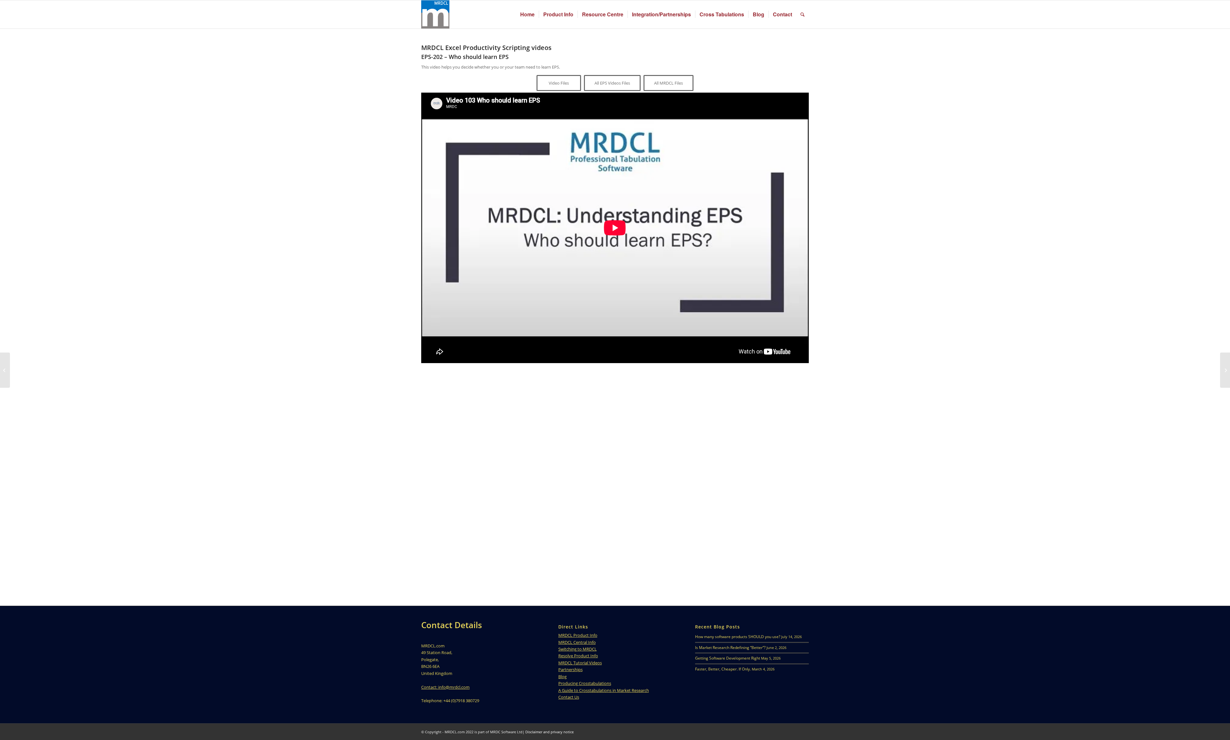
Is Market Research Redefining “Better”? (730, 647)
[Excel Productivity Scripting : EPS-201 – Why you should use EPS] (5, 370)
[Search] (802, 14)
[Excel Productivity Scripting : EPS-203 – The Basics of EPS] (1225, 370)
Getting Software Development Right (727, 658)
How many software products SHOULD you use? (737, 636)
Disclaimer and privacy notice (549, 731)
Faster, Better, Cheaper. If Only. (723, 669)
